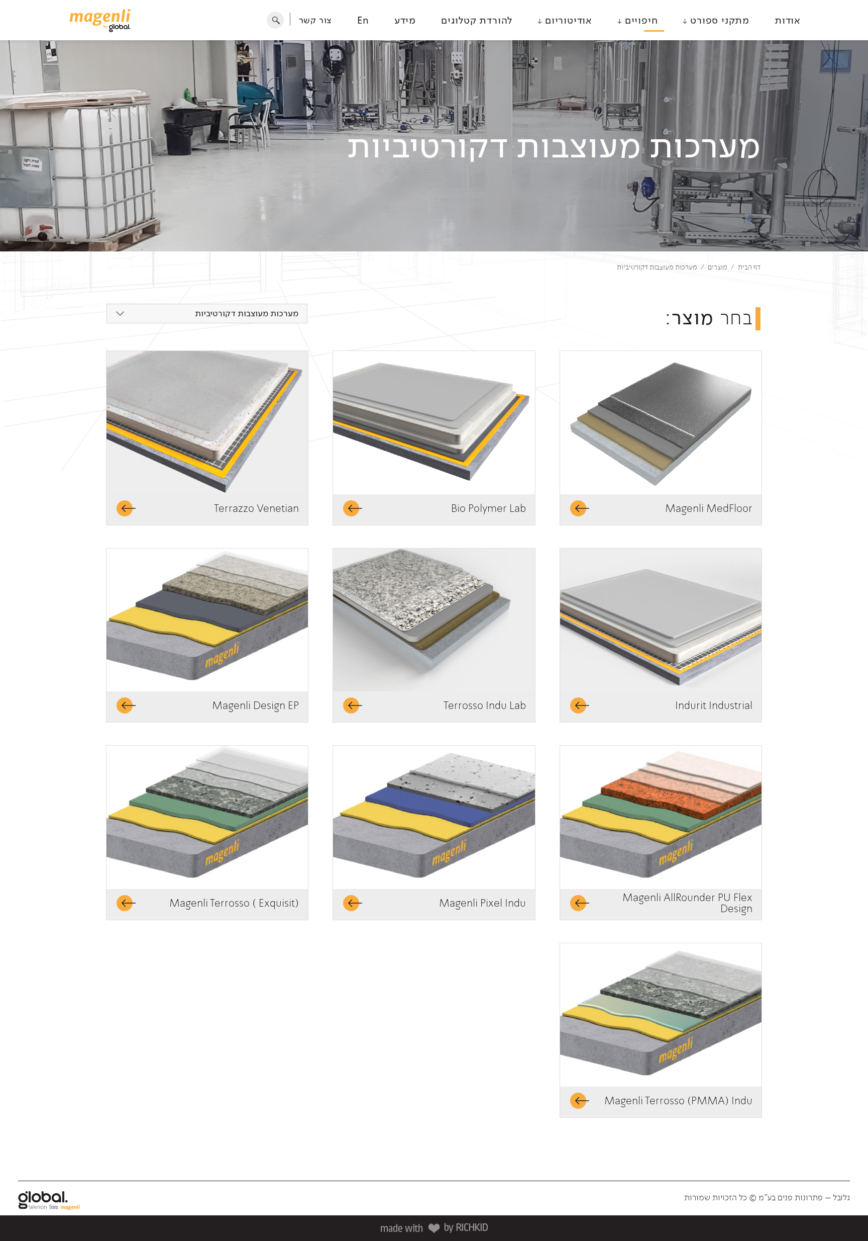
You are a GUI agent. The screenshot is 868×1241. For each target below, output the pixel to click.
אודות (788, 20)
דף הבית (749, 267)
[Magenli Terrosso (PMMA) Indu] (661, 1015)
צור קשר (316, 20)
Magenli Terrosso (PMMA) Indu (678, 1100)
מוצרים (717, 267)
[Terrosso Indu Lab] (433, 620)
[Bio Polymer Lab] (433, 422)
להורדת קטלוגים (476, 20)
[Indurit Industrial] (661, 620)
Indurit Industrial (713, 705)
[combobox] (206, 313)
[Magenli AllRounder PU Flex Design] (661, 817)
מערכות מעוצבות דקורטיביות (657, 267)
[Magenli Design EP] (207, 620)
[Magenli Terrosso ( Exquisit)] (207, 817)
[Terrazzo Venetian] (207, 422)
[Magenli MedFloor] (661, 422)
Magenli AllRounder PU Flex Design (687, 903)
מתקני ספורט (718, 20)
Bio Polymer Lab (488, 508)
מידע (405, 20)
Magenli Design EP (255, 705)
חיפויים (640, 20)
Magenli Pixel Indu (482, 903)
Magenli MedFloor (708, 508)
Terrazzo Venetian (256, 508)
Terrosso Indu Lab (485, 705)
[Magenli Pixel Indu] (433, 817)
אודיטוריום (567, 20)
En (363, 20)
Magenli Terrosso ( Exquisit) (234, 903)
